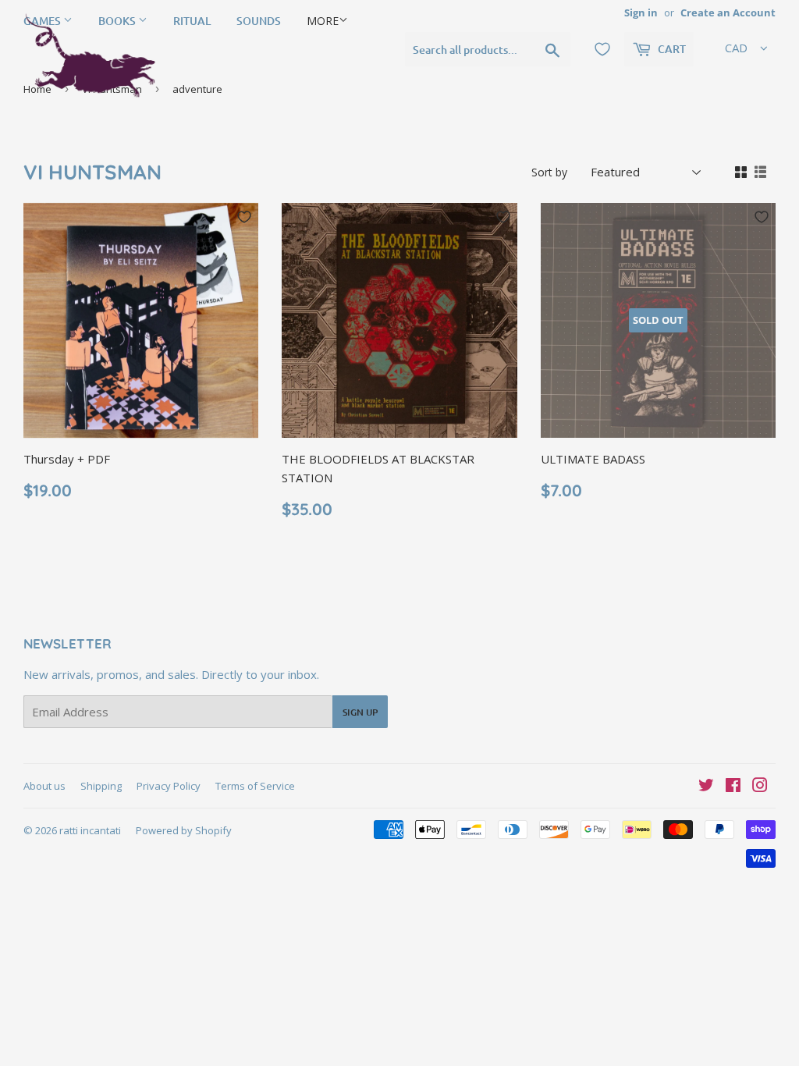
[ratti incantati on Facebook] (733, 786)
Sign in (641, 12)
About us (44, 786)
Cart (670, 48)
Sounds (258, 20)
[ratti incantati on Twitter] (706, 786)
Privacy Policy (169, 786)
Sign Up (360, 712)
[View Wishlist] (602, 49)
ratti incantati (90, 830)
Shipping (101, 786)
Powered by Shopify (184, 830)
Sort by (549, 172)
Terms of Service (255, 786)
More (323, 20)
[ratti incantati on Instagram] (760, 786)
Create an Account (728, 12)
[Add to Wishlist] (244, 217)
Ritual (192, 20)
